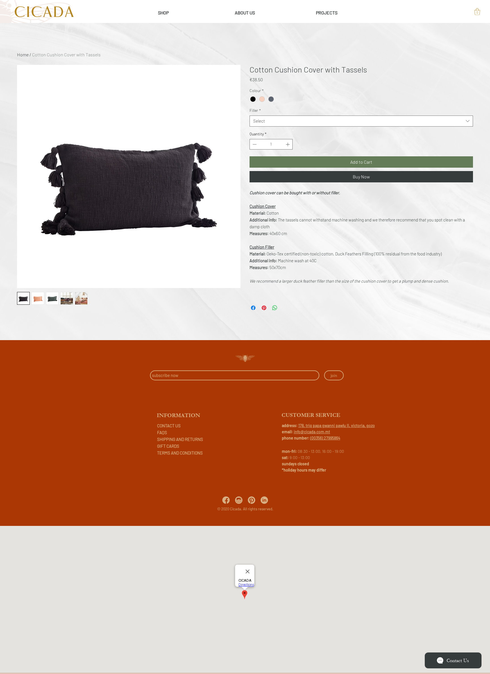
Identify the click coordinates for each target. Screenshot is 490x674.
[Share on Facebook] (253, 307)
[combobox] (361, 121)
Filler (255, 110)
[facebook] (226, 500)
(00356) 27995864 (325, 438)
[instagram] (238, 500)
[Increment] (288, 144)
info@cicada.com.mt (312, 431)
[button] (477, 11)
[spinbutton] (271, 144)
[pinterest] (251, 500)
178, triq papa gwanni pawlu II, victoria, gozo (336, 425)
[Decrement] (253, 144)
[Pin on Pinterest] (264, 307)
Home (23, 54)
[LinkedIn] (264, 500)
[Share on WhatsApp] (274, 307)
